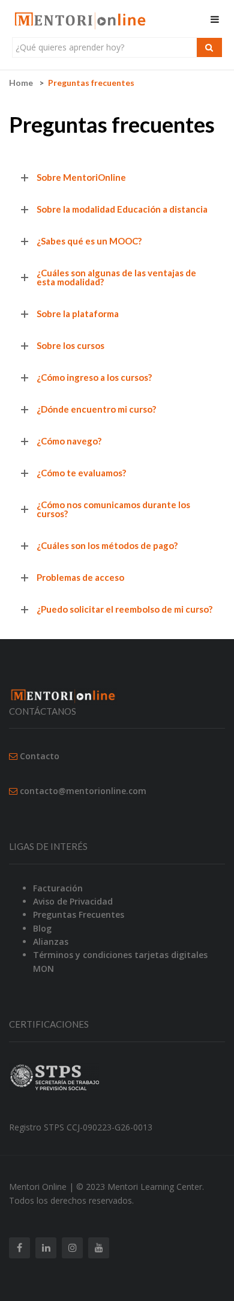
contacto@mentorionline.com (83, 790)
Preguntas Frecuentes (78, 914)
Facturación (58, 888)
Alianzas (50, 941)
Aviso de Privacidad (73, 901)
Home (21, 82)
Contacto (39, 756)
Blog (42, 928)
